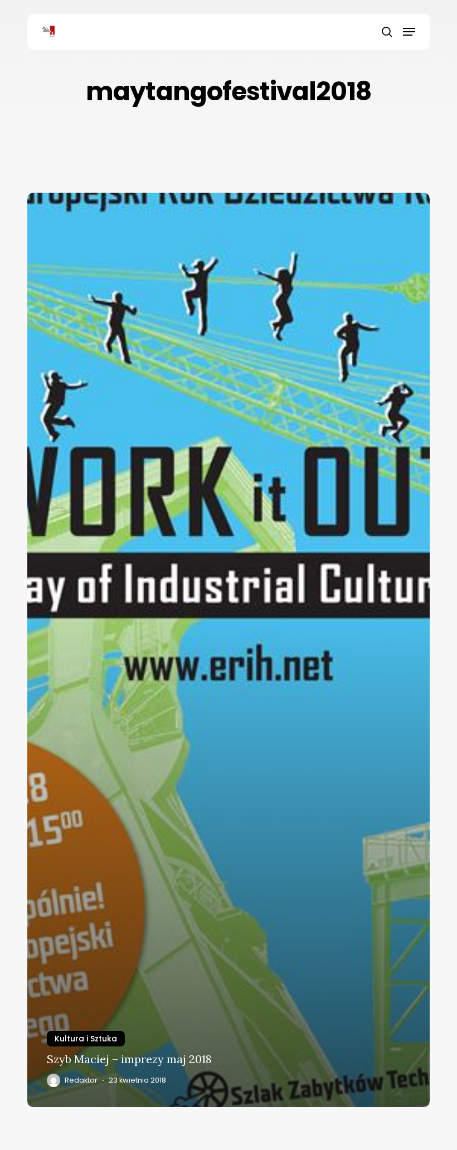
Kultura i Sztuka (86, 1038)
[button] (409, 31)
